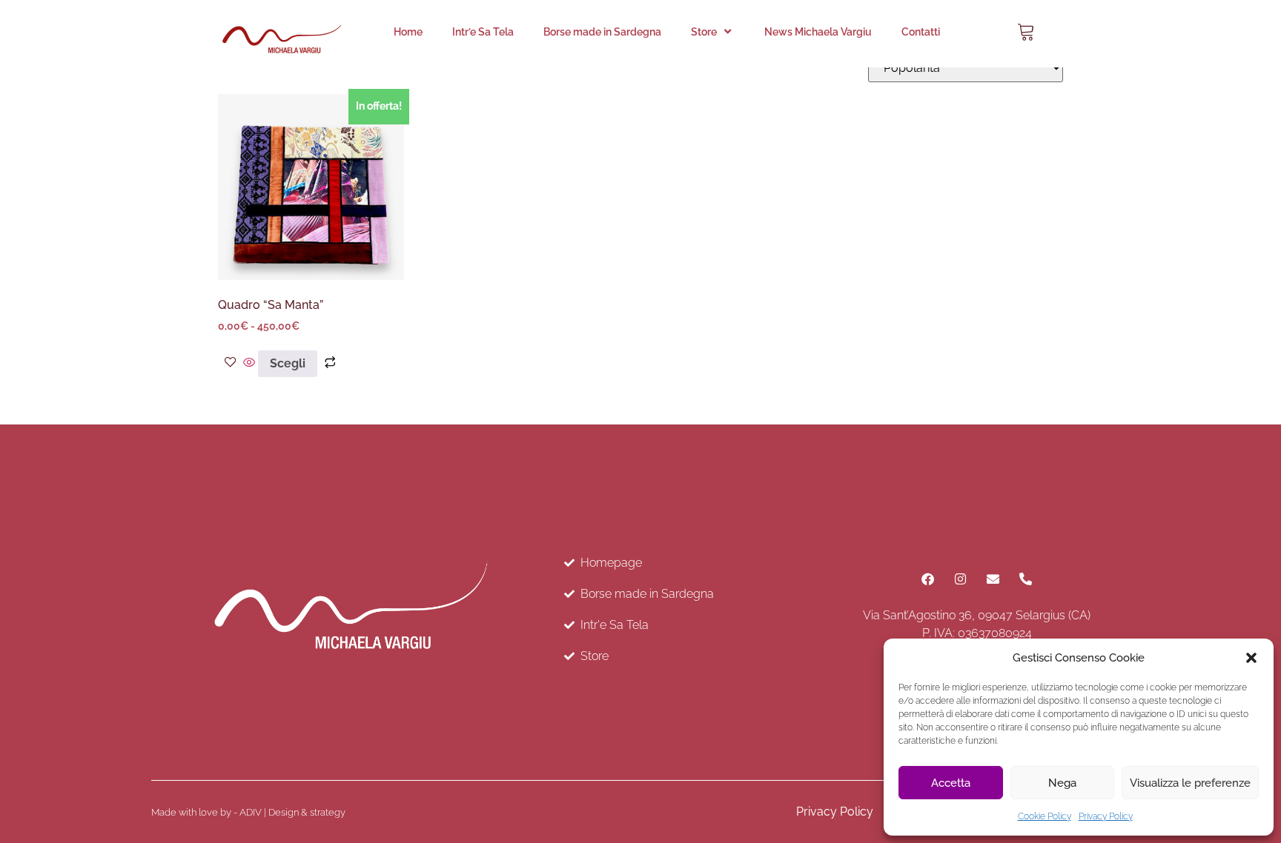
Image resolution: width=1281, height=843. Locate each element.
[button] (1251, 657)
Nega (1062, 783)
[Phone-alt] (1026, 579)
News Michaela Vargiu (818, 32)
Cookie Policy (1044, 816)
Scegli (287, 363)
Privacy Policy (1106, 816)
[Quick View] (249, 363)
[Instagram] (960, 579)
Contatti (920, 32)
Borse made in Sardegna (602, 32)
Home (408, 32)
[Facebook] (928, 579)
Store (704, 32)
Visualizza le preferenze (1190, 783)
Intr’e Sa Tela (483, 32)
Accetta (950, 783)
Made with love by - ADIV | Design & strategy (248, 812)
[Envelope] (993, 579)
